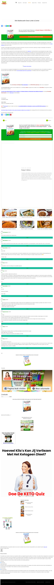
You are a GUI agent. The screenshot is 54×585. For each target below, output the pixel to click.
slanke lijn (29, 51)
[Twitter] (9, 26)
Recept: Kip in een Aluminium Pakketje (44, 228)
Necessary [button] (2, 561)
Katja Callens (5, 247)
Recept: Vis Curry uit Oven (27, 217)
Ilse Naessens (5, 232)
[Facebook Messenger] (6, 26)
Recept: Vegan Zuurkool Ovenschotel (9, 217)
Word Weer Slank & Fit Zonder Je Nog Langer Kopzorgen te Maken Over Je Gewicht (15, 110)
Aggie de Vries (5, 311)
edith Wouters (5, 240)
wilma (4, 326)
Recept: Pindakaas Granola (44, 217)
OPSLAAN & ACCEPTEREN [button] (5, 573)
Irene (4, 262)
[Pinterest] (10, 26)
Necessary (3, 562)
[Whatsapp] (7, 26)
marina (4, 299)
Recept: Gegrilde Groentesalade (27, 228)
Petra (4, 338)
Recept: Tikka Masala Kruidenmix (9, 228)
